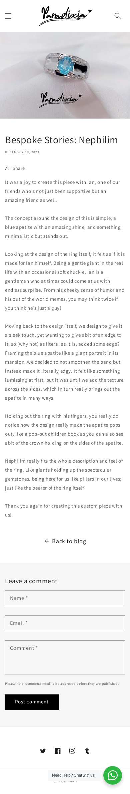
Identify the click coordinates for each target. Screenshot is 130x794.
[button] (8, 16)
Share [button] (19, 168)
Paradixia (70, 781)
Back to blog (69, 541)
